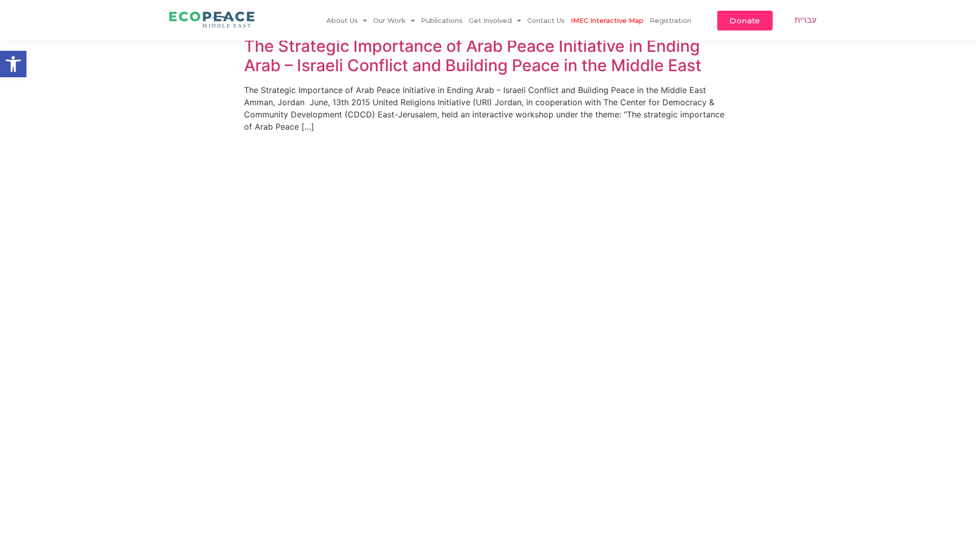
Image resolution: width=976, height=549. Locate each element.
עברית (805, 20)
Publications (442, 20)
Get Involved (490, 20)
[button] (13, 64)
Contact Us (546, 20)
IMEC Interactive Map (607, 20)
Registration (670, 20)
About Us (342, 20)
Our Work (389, 20)
